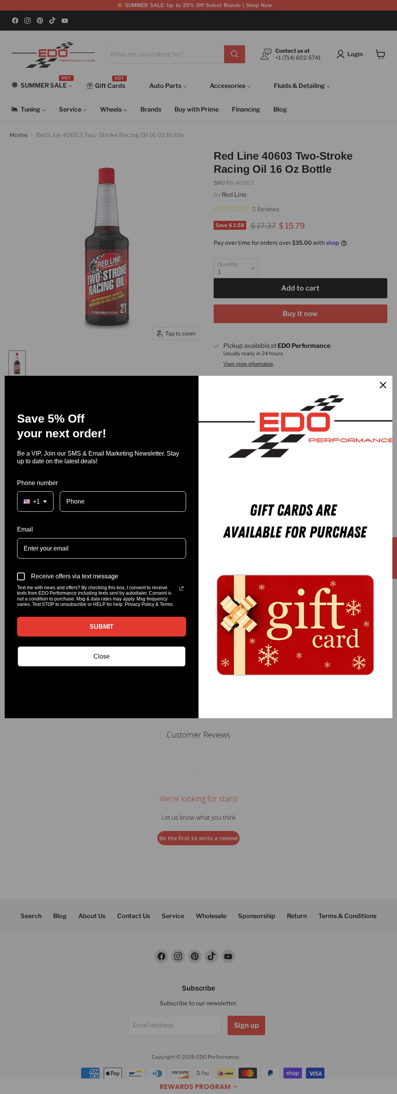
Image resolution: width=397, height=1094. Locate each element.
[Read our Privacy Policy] (181, 588)
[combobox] (35, 501)
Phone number (37, 483)
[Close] (383, 385)
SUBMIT (102, 626)
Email (25, 529)
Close (101, 656)
